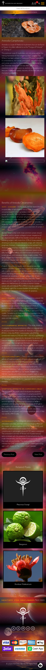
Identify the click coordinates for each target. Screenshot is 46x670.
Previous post (9, 454)
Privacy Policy (23, 655)
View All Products (23, 8)
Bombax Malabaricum (23, 584)
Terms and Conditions (23, 659)
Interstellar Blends (19, 664)
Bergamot (23, 544)
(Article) (4, 294)
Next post (38, 454)
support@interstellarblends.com (23, 631)
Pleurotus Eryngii (23, 504)
